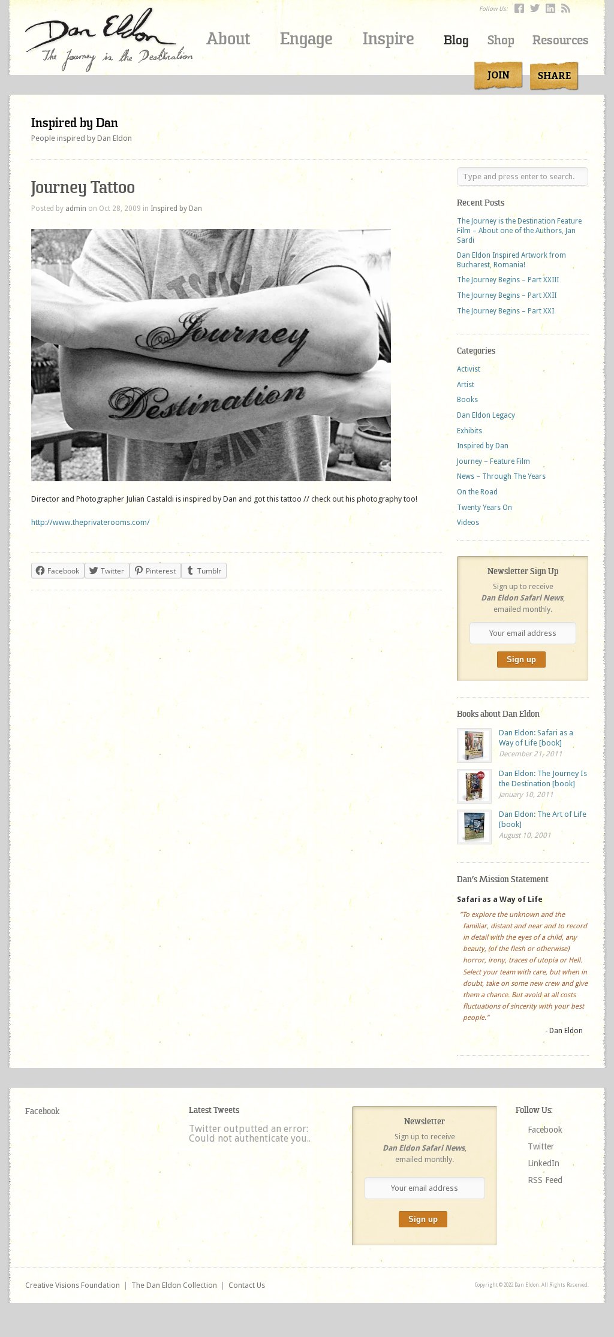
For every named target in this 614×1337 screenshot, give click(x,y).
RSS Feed (545, 1180)
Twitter (541, 1146)
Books (467, 400)
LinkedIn (543, 1163)
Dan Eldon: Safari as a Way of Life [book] (536, 737)
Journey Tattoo (83, 187)
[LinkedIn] (550, 8)
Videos (468, 522)
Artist (465, 385)
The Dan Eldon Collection (174, 1285)
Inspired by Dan (74, 123)
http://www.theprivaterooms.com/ (90, 522)
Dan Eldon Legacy (486, 415)
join (498, 76)
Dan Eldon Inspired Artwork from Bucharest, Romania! (511, 260)
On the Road (477, 492)
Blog (456, 40)
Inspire (388, 38)
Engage (306, 38)
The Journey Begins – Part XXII (506, 295)
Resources (560, 40)
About (228, 38)
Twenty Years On (484, 507)
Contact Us (246, 1285)
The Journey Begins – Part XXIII (508, 280)
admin (75, 208)
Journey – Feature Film (493, 461)
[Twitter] (534, 8)
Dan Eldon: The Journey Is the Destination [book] (543, 778)
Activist (468, 369)
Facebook (42, 1111)
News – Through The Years (501, 476)
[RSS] (566, 8)
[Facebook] (519, 8)
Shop (500, 40)
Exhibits (469, 431)
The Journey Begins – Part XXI (505, 311)
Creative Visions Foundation (72, 1285)
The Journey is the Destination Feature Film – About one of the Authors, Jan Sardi (519, 230)
